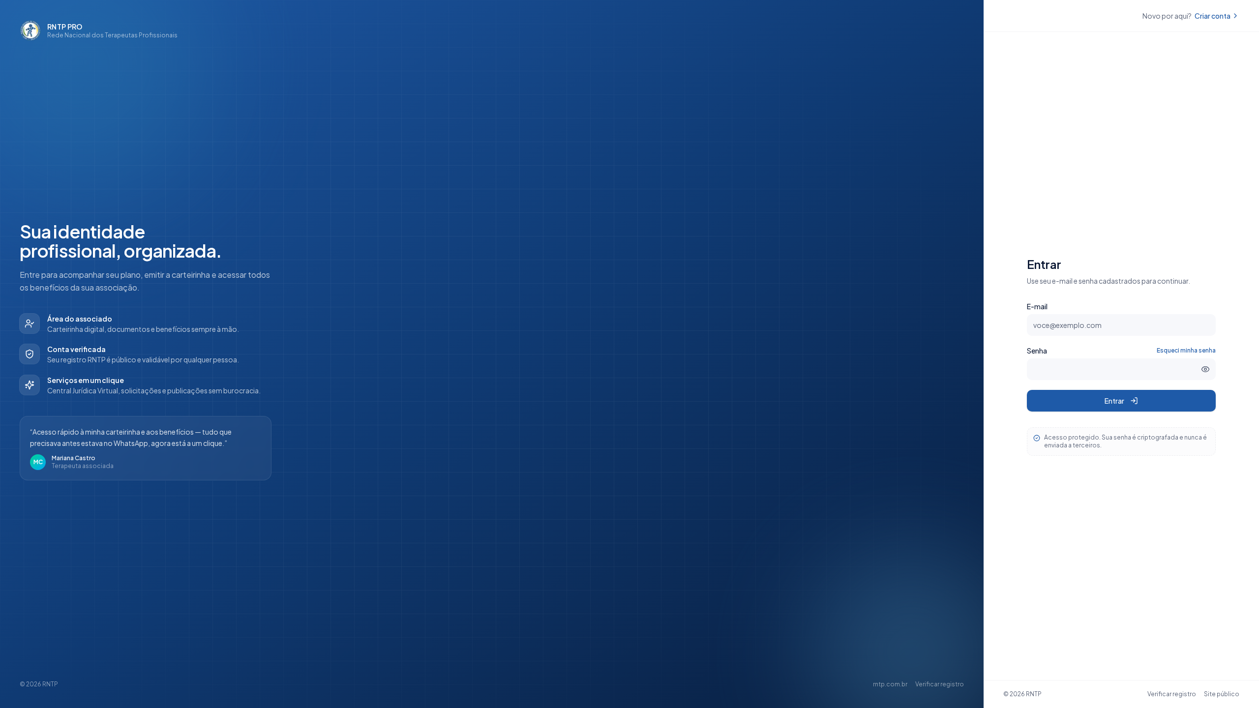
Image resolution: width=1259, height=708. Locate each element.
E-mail (1037, 306)
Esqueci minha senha (1186, 350)
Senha (1037, 350)
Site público (1221, 694)
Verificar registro (939, 684)
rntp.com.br (890, 684)
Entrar (1114, 400)
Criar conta (1212, 15)
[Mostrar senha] (1205, 369)
